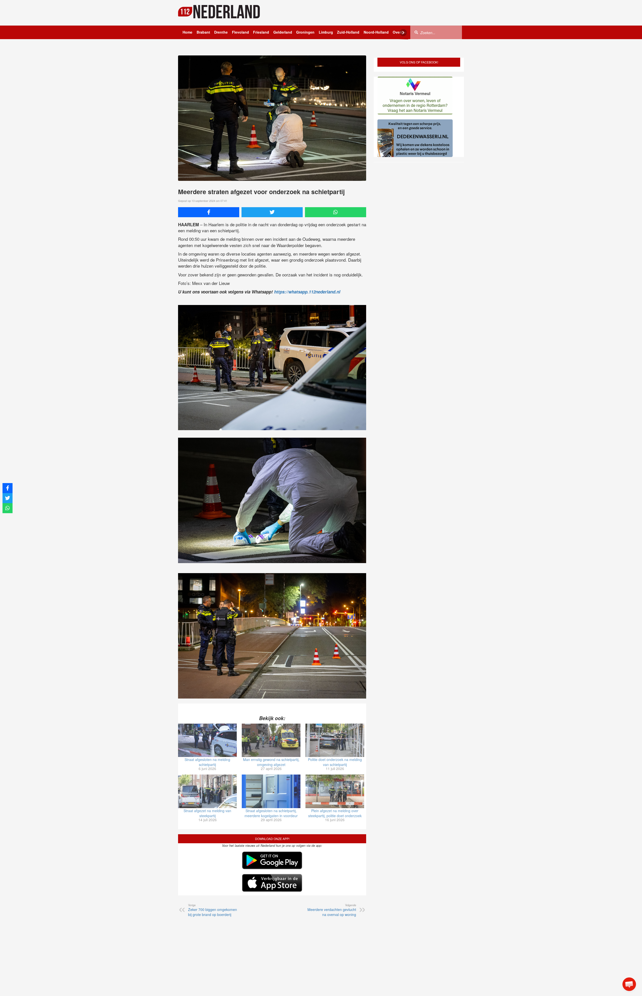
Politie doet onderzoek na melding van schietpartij (335, 762)
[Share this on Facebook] (208, 212)
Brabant (203, 32)
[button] (629, 984)
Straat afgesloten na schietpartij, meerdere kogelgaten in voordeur (271, 813)
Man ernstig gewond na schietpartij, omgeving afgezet (271, 762)
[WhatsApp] (335, 212)
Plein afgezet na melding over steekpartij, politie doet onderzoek (335, 813)
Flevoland (240, 32)
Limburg (326, 32)
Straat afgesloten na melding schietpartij (207, 762)
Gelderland (282, 32)
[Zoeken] (416, 32)
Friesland (261, 32)
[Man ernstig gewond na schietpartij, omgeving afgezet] (271, 740)
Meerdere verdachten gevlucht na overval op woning (331, 910)
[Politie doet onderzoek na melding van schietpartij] (334, 740)
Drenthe (221, 32)
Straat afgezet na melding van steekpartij (207, 813)
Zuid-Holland (348, 32)
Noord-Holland (376, 32)
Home (187, 32)
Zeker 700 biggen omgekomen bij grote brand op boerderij (212, 910)
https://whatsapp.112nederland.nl (307, 292)
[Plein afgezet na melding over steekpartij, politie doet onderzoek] (334, 791)
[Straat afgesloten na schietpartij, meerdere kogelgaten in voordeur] (271, 791)
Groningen (305, 32)
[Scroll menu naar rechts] (403, 32)
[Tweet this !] (272, 212)
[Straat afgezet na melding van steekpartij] (207, 791)
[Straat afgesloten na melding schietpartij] (207, 740)
